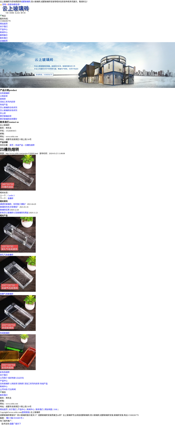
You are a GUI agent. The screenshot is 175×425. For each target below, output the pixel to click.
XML (56, 409)
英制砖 (3, 99)
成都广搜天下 (15, 424)
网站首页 (4, 24)
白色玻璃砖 (5, 93)
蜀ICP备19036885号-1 (15, 418)
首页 (11, 145)
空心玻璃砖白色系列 (8, 107)
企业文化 (20, 378)
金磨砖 (10, 198)
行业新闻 (12, 389)
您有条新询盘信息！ (11, 4)
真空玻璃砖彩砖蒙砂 (8, 119)
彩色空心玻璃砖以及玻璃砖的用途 (14, 213)
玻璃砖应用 (5, 210)
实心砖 (3, 113)
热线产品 (4, 105)
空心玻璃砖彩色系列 (8, 110)
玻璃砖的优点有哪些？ (9, 207)
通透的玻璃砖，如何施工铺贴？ (13, 204)
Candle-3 (11, 195)
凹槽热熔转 (30, 145)
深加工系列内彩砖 (7, 102)
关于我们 (4, 27)
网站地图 (48, 409)
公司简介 (4, 378)
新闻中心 (4, 32)
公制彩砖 (4, 96)
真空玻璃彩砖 (5, 116)
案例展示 (4, 35)
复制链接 (26, 412)
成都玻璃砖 (25, 2)
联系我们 (4, 38)
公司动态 (4, 389)
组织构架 (12, 378)
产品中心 (4, 29)
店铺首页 (4, 41)
